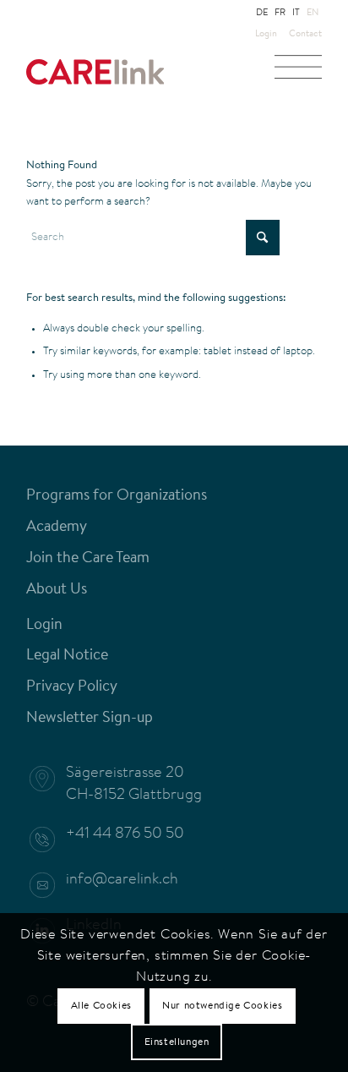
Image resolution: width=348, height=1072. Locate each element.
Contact (305, 34)
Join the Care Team (88, 558)
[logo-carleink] (144, 80)
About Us (56, 590)
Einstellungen (176, 1042)
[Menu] (298, 72)
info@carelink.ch (122, 880)
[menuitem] (266, 34)
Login (266, 34)
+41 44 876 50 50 (125, 834)
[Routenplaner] (51, 778)
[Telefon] (51, 839)
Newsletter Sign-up (89, 718)
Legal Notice (67, 656)
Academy (56, 527)
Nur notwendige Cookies (222, 1006)
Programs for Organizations (116, 496)
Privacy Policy (71, 687)
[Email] (51, 885)
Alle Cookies (101, 1006)
